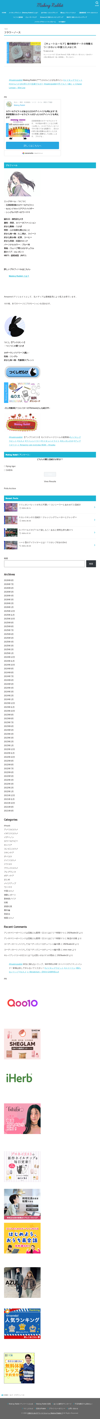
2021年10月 (9, 803)
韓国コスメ (9, 918)
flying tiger (11, 466)
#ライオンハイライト (50, 441)
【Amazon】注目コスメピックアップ (51, 17)
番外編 (7, 910)
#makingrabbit (50, 84)
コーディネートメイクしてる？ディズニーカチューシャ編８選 (32, 944)
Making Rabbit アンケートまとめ (21, 1404)
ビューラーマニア (31, 17)
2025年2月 (9, 649)
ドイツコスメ (10, 860)
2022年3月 (9, 784)
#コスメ (20, 441)
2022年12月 (9, 749)
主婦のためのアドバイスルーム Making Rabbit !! (45, 1413)
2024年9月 (9, 668)
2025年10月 (9, 619)
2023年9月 (9, 715)
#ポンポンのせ (66, 441)
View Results (50, 481)
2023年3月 (9, 738)
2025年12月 (9, 611)
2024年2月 (9, 695)
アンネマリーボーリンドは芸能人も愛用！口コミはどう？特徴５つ (34, 933)
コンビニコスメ (11, 849)
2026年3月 (9, 599)
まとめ (7, 879)
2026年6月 (9, 588)
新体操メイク (10, 898)
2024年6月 (9, 680)
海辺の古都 (72, 938)
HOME (4, 12)
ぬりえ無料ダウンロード (63, 1404)
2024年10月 (9, 665)
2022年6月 (9, 772)
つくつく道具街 (18, 17)
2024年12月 (9, 657)
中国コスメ (9, 891)
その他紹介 (62, 21)
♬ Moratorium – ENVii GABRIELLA (43, 972)
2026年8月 (9, 580)
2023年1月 (9, 745)
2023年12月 (9, 703)
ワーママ (8, 887)
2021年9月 (9, 807)
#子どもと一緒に (64, 84)
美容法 (7, 914)
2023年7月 (9, 722)
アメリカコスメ (11, 829)
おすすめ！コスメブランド (49, 12)
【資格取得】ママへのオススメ (88, 12)
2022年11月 (9, 753)
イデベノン (9, 837)
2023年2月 (9, 741)
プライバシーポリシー (57, 1408)
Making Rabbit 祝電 (43, 1404)
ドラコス (8, 864)
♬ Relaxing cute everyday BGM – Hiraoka (36, 445)
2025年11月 (9, 615)
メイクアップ (10, 883)
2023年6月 (9, 726)
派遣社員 (8, 906)
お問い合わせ (73, 1408)
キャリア (8, 845)
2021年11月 (9, 799)
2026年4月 (9, 595)
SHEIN (9, 470)
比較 (6, 902)
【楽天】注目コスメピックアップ (76, 17)
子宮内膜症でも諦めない (84, 1404)
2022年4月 (9, 780)
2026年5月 (9, 592)
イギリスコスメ (11, 833)
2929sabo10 (72, 933)
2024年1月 (9, 699)
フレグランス (10, 872)
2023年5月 (9, 730)
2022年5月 (9, 776)
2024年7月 (9, 676)
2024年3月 (9, 691)
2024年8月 (9, 672)
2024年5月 (9, 684)
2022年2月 (9, 788)
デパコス (8, 856)
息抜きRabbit (41, 1408)
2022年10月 (9, 757)
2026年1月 (9, 607)
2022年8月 (9, 764)
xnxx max (67, 949)
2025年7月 (9, 630)
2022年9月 (9, 761)
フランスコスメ (11, 868)
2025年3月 (9, 646)
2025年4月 (9, 642)
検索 (6, 558)
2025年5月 (9, 638)
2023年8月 (9, 718)
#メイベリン (69, 968)
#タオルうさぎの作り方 (19, 84)
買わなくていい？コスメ (68, 12)
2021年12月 (9, 795)
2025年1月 (9, 653)
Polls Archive (10, 488)
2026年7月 (9, 584)
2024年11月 (9, 661)
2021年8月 (9, 811)
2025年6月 (9, 634)
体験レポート (10, 895)
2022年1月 (9, 791)
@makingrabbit (16, 80)
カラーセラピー (11, 841)
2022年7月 (9, 768)
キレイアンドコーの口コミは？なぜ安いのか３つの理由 (29, 955)
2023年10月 (9, 711)
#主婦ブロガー (36, 84)
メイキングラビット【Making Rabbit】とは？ (23, 12)
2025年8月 (9, 626)
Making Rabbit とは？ (19, 276)
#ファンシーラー (32, 441)
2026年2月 (9, 603)
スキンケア (9, 852)
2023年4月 (9, 734)
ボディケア (9, 875)
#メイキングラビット (72, 80)
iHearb (7, 826)
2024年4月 (9, 688)
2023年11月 (9, 707)
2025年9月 (9, 622)
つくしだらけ (28, 1408)
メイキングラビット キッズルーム (45, 21)
